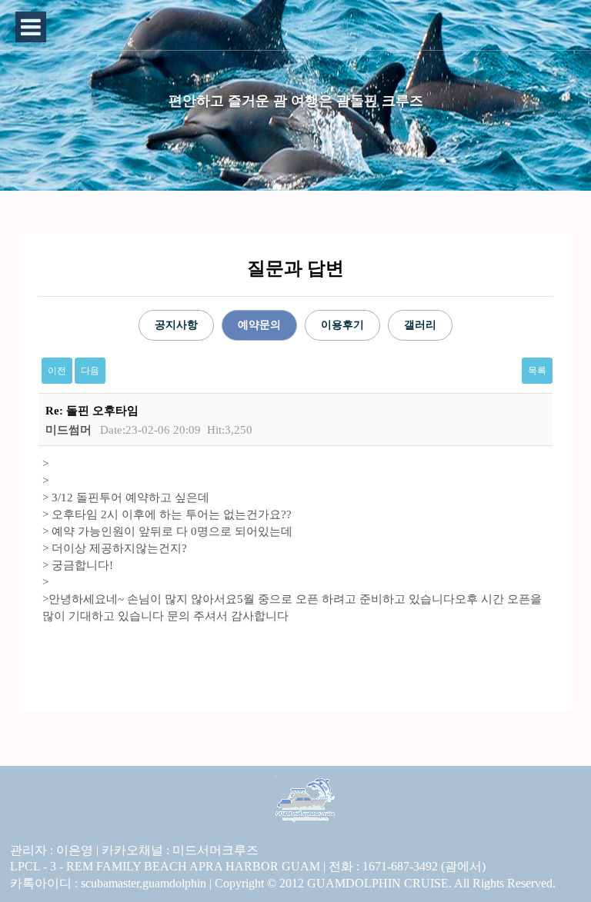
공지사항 (176, 325)
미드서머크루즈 (215, 850)
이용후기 (342, 325)
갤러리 (420, 325)
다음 (90, 370)
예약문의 (259, 325)
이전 (57, 370)
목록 (537, 370)
